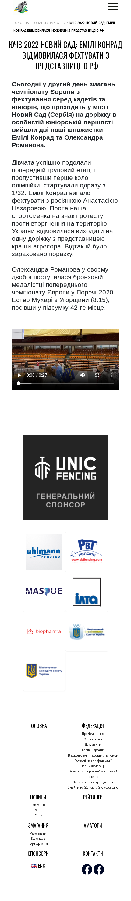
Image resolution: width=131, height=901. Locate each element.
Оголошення (93, 739)
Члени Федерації (93, 766)
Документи (93, 744)
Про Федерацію (93, 734)
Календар (38, 838)
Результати (38, 833)
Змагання (38, 805)
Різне (38, 816)
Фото (38, 810)
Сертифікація (38, 844)
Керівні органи (93, 750)
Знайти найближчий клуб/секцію (93, 787)
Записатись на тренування (93, 782)
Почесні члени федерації (93, 760)
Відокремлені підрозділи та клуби (93, 755)
